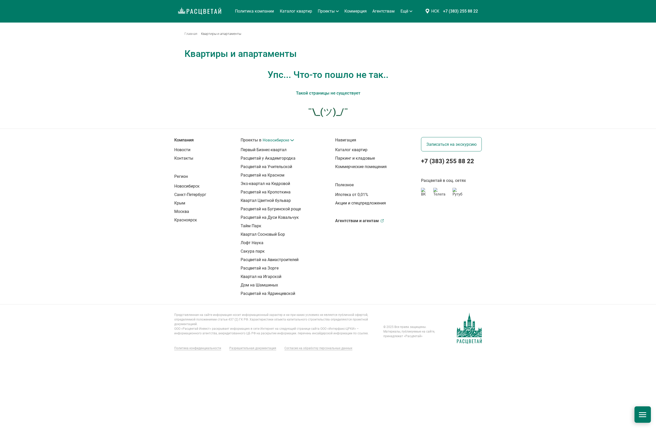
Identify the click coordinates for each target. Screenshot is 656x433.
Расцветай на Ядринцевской (39, 231)
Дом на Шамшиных (31, 222)
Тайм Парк (23, 153)
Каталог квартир (296, 11)
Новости (18, 270)
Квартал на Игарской (32, 212)
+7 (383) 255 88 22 (460, 11)
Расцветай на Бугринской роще (41, 134)
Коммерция (20, 241)
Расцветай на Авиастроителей (40, 192)
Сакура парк (24, 183)
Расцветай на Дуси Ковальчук (40, 144)
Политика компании (254, 11)
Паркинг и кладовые (29, 261)
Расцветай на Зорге (31, 202)
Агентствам (20, 251)
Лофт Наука (24, 173)
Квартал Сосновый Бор (34, 163)
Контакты (19, 280)
